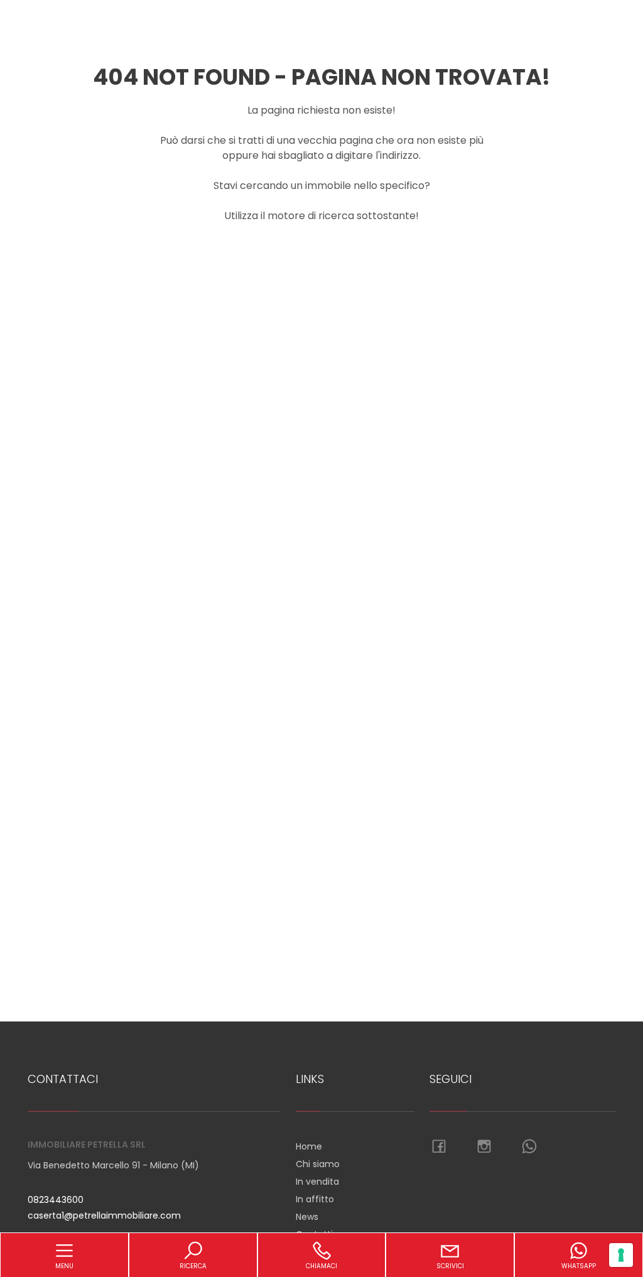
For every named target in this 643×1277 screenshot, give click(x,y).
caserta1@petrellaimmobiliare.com (104, 1215)
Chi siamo (318, 1164)
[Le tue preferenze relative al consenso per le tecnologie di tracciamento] (621, 1255)
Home (309, 1146)
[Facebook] (439, 1147)
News (307, 1216)
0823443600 (56, 1199)
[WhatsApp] (529, 1147)
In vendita (317, 1181)
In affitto (315, 1199)
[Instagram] (484, 1147)
